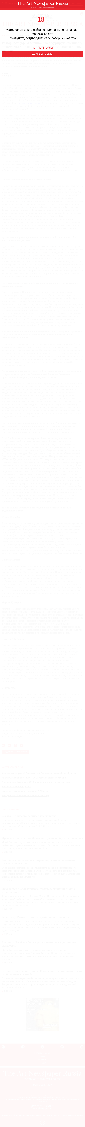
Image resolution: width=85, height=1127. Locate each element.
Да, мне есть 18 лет (42, 54)
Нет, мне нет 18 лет (42, 48)
